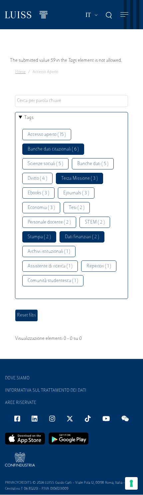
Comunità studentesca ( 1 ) (53, 280)
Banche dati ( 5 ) (92, 163)
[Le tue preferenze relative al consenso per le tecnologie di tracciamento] (131, 483)
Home (20, 72)
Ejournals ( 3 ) (76, 193)
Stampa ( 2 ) (39, 237)
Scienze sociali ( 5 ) (45, 163)
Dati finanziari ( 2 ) (82, 237)
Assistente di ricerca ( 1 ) (50, 266)
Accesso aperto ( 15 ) (47, 134)
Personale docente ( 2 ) (49, 222)
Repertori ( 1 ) (98, 266)
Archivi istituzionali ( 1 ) (49, 251)
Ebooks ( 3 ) (38, 193)
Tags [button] (29, 117)
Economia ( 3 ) (41, 207)
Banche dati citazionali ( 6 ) (53, 149)
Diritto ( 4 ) (37, 178)
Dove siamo (17, 378)
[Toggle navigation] (124, 14)
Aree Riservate (20, 403)
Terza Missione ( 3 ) (79, 178)
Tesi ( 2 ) (76, 207)
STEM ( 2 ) (95, 222)
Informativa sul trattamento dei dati (45, 391)
